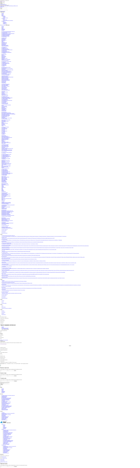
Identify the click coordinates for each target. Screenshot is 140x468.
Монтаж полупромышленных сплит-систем (7, 220)
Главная (3, 13)
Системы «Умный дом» (5, 229)
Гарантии (4, 16)
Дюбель (3, 186)
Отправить (15, 466)
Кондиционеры (4, 287)
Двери (2, 125)
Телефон (1, 383)
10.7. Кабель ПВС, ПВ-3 (17, 272)
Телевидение (3, 91)
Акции (2, 15)
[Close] (0, 366)
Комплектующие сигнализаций (6, 79)
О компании (3, 18)
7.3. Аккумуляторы (4, 65)
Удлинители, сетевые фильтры (5, 138)
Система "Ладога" (4, 81)
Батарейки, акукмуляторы (5, 139)
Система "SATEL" (71, 247)
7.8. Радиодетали (4, 64)
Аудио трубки (3, 39)
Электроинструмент (4, 193)
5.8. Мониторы (47, 268)
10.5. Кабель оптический (5, 172)
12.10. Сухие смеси (71, 264)
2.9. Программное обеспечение (5, 51)
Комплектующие (38, 255)
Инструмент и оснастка (5, 192)
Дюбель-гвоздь (3, 187)
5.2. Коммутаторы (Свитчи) (29, 268)
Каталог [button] (3, 429)
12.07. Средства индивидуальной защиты (54, 264)
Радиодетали (3, 124)
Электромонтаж (4, 222)
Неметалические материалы (5, 184)
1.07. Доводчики (4, 102)
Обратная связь (5, 23)
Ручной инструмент (4, 195)
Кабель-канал (3, 160)
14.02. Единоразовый (4, 87)
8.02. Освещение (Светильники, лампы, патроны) (8, 113)
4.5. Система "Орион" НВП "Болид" (6, 32)
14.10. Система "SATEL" (5, 85)
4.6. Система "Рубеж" (13, 236)
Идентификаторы (4, 44)
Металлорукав (15, 270)
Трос (2, 165)
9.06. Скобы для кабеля (4, 70)
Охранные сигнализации (5, 226)
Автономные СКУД (4, 205)
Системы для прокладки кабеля (6, 269)
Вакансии (3, 313)
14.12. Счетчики (4, 86)
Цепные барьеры (4, 108)
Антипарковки (3, 109)
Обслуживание (4, 419)
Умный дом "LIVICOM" (5, 76)
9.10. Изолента (3, 69)
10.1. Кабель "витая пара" (5, 272)
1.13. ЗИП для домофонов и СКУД (6, 98)
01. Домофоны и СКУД (5, 96)
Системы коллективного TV (5, 225)
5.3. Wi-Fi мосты (4, 157)
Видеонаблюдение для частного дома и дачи (7, 210)
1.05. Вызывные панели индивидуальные (7, 100)
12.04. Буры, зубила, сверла (5, 146)
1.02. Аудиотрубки (53, 253)
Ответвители (3, 93)
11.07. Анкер (3, 130)
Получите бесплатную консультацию (5, 382)
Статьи (4, 17)
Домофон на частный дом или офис (6, 202)
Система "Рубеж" (58, 247)
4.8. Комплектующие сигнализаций (33, 236)
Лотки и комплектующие (5, 166)
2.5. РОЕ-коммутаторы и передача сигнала (7, 49)
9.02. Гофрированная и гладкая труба (6, 73)
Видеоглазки (3, 40)
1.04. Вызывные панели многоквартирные (7, 97)
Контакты (4, 21)
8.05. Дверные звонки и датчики (6, 115)
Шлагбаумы (3, 107)
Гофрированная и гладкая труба (6, 161)
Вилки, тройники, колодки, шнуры (6, 142)
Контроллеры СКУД (4, 42)
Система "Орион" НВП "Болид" (6, 80)
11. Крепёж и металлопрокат (5, 260)
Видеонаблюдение (4, 54)
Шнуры (3, 122)
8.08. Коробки (3, 117)
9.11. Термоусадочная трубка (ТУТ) (6, 72)
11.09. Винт (3, 134)
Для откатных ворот (4, 106)
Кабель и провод (4, 176)
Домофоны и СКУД (4, 237)
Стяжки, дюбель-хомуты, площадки (6, 164)
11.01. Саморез (3, 127)
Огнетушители (3, 82)
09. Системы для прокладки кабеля (6, 67)
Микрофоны (3, 57)
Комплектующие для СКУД (51, 238)
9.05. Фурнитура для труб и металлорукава (7, 68)
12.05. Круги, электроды (29, 264)
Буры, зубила (3, 197)
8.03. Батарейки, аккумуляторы (5, 114)
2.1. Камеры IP (3, 47)
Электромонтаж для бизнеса (5, 223)
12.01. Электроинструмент (11, 264)
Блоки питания (4, 120)
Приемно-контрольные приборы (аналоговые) (13, 247)
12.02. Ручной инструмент (5, 145)
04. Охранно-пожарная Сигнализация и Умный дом (8, 31)
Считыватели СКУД (4, 43)
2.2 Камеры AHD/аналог (5, 48)
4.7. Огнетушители (4, 36)
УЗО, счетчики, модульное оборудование (7, 137)
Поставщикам (5, 22)
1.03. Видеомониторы (31, 253)
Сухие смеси (3, 200)
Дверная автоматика (4, 208)
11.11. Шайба (3, 131)
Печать (70, 345)
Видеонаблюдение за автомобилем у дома (7, 212)
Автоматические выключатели (5, 136)
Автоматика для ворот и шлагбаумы (6, 216)
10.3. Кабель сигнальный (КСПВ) (6, 173)
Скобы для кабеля (36, 270)
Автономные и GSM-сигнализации (6, 227)
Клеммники (3, 123)
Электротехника (4, 135)
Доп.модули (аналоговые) (36, 247)
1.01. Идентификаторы (4, 101)
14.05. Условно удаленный (5, 249)
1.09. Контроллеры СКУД (69, 253)
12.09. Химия (3, 147)
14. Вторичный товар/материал (7, 434)
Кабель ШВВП (3, 180)
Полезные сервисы (4, 303)
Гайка (2, 189)
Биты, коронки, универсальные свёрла (6, 198)
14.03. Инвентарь (4, 88)
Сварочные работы (4, 230)
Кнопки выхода (35, 238)
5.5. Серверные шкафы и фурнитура (6, 156)
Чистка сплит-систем (4, 219)
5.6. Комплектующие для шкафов (6, 158)
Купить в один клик (3, 341)
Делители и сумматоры (17, 251)
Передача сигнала (4, 56)
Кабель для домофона (22, 274)
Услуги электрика (4, 224)
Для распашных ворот (11, 255)
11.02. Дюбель (3, 132)
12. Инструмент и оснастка (5, 144)
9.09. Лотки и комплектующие (5, 74)
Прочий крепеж (4, 191)
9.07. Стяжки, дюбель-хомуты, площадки (52, 245)
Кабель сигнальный (4, 178)
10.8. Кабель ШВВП (62, 272)
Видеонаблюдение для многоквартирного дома (8, 211)
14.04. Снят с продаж (34, 249)
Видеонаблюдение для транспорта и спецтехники (8, 215)
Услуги (3, 14)
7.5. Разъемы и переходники (5, 62)
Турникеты (3, 207)
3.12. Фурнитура (4, 266)
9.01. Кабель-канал (4, 245)
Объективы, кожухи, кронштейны (6, 59)
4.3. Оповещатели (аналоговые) (42, 236)
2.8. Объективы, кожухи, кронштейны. (6, 52)
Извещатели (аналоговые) (5, 77)
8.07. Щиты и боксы (4, 116)
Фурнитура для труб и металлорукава (6, 163)
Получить (2, 384)
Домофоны (3, 201)
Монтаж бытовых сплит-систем (6, 218)
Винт (2, 188)
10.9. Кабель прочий (4, 174)
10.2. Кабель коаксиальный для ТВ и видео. (40, 272)
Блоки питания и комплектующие (6, 258)
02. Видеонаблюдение (4, 239)
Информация (3, 391)
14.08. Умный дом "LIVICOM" (18, 249)
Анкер (2, 185)
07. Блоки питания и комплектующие (6, 61)
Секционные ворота (24, 255)
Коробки (3, 140)
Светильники (3, 141)
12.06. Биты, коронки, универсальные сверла (7, 148)
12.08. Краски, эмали (45, 264)
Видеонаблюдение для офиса (5, 213)
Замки (2, 41)
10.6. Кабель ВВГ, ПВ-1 (5, 170)
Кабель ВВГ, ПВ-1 (36, 274)
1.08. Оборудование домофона (5, 253)
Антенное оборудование (5, 251)
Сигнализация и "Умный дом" (5, 75)
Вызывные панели (12, 238)
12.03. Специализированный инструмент (7, 150)
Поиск (1, 8)
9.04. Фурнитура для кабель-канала (43, 245)
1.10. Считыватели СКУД (5, 99)
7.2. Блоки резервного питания (5, 63)
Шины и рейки (4, 143)
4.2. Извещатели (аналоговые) (5, 35)
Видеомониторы (4, 38)
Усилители (3, 92)
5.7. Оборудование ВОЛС (5, 268)
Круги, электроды (4, 196)
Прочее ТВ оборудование (5, 95)
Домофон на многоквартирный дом (15, 281)
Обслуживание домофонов (5, 203)
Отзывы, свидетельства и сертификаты (8, 20)
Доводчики (20, 238)
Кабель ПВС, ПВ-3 (4, 181)
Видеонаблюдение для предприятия (6, 214)
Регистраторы (3, 55)
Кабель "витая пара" (4, 177)
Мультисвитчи (3, 94)
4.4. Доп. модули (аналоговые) (57, 236)
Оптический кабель (4, 182)
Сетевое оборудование (4, 58)
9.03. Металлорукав (69, 245)
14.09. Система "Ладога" (5, 89)
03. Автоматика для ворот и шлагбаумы (7, 152)
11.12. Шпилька (4, 133)
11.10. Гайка (3, 129)
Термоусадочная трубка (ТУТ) (70, 270)
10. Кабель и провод (4, 169)
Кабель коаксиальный (4, 179)
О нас (2, 305)
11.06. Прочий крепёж (4, 128)
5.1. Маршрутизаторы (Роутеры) (6, 155)
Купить (15, 370)
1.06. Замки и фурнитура (5, 103)
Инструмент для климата (5, 194)
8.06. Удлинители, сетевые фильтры (6, 112)
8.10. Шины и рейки (4, 118)
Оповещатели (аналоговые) (5, 78)
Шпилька (3, 190)
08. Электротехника (4, 256)
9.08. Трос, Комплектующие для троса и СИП (27, 245)
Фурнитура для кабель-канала (5, 162)
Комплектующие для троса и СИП (53, 270)
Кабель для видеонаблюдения (5, 274)
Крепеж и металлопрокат (5, 183)
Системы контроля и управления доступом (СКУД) (8, 282)
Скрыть (1, 234)
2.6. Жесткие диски (4, 50)
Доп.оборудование (33, 255)
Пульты (3, 105)
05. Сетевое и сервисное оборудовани (6, 154)
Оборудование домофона (5, 45)
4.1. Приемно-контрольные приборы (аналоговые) (8, 33)
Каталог (3, 327)
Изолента (3, 167)
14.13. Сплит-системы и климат (52, 249)
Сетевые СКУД (4, 206)
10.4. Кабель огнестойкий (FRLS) (24, 272)
